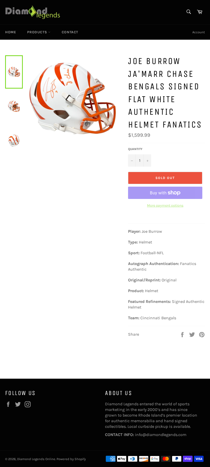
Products (37, 32)
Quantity (135, 149)
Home (10, 32)
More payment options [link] (165, 205)
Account (198, 32)
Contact (70, 32)
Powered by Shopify (71, 459)
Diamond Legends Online (36, 459)
